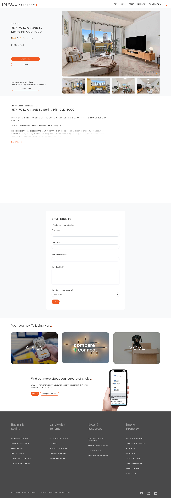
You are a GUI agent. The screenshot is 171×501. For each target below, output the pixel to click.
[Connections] (85, 348)
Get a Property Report (21, 463)
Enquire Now (25, 59)
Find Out (35, 394)
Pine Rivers (131, 448)
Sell (123, 4)
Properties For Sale (19, 438)
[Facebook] (141, 493)
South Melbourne (134, 463)
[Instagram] (148, 493)
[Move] (136, 348)
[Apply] (34, 348)
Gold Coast (131, 453)
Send (56, 302)
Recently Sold (17, 448)
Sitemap (67, 492)
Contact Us (155, 4)
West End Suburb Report (99, 455)
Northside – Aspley (134, 438)
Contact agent (25, 89)
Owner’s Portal (94, 450)
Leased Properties (57, 453)
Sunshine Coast (133, 458)
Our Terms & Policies (45, 492)
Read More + (16, 142)
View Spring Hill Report (49, 394)
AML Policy (58, 492)
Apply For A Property (59, 448)
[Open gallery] (111, 43)
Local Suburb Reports (21, 458)
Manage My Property (58, 438)
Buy (116, 4)
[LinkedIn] (155, 493)
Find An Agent (17, 453)
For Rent (53, 443)
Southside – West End (136, 443)
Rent (131, 4)
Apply (25, 64)
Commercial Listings (20, 443)
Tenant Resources (57, 458)
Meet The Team (133, 468)
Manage (141, 4)
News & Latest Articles (98, 445)
